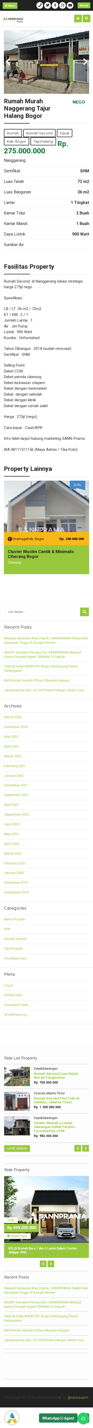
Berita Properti (14, 919)
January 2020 (14, 873)
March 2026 (12, 717)
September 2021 (16, 795)
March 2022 (12, 756)
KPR (7, 929)
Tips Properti (13, 948)
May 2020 (11, 834)
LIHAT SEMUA (17, 1148)
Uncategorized (15, 958)
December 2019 (16, 882)
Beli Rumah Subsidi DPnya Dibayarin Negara (36, 680)
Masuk (84, 5)
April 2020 (11, 844)
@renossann (78, 1397)
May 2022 (11, 737)
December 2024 (16, 727)
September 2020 (16, 814)
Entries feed (13, 995)
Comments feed (16, 1005)
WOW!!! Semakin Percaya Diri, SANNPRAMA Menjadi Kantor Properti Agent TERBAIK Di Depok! (42, 654)
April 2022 (11, 746)
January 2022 (14, 776)
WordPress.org (15, 1014)
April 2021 (11, 805)
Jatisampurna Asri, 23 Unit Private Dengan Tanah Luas (44, 690)
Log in (8, 985)
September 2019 (16, 892)
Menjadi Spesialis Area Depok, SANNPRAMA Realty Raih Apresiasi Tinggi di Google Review (46, 640)
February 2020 (14, 863)
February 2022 (14, 766)
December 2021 (16, 785)
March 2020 (12, 853)
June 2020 (11, 824)
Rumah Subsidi (15, 939)
